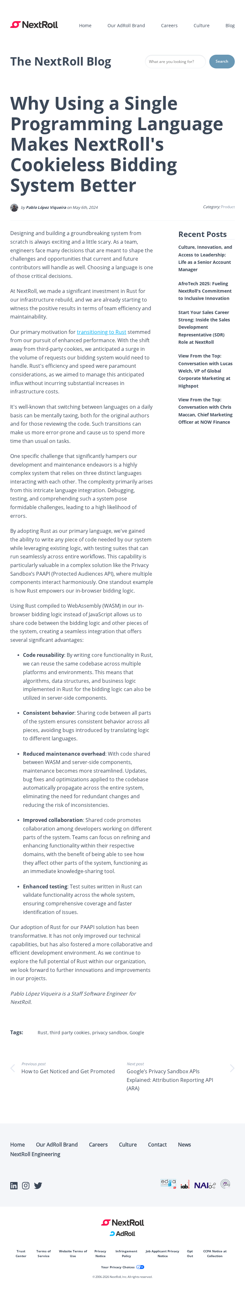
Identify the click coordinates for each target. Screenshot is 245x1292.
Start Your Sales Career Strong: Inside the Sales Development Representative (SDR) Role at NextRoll (204, 327)
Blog (230, 25)
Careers (169, 25)
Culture (202, 25)
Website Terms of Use (73, 1253)
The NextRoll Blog (60, 61)
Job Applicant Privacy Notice (162, 1253)
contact (157, 1144)
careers (98, 1144)
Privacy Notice (100, 1253)
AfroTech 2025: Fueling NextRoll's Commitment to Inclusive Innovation (205, 291)
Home (85, 25)
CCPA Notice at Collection (214, 1253)
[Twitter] (38, 1187)
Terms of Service (43, 1253)
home (17, 1144)
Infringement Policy (126, 1253)
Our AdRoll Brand (126, 25)
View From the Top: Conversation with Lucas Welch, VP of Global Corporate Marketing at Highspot (205, 371)
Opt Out (190, 1253)
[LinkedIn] (14, 1187)
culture (128, 1144)
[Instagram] (25, 1187)
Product (228, 206)
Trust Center (21, 1253)
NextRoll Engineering (35, 1154)
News (184, 1144)
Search (222, 61)
